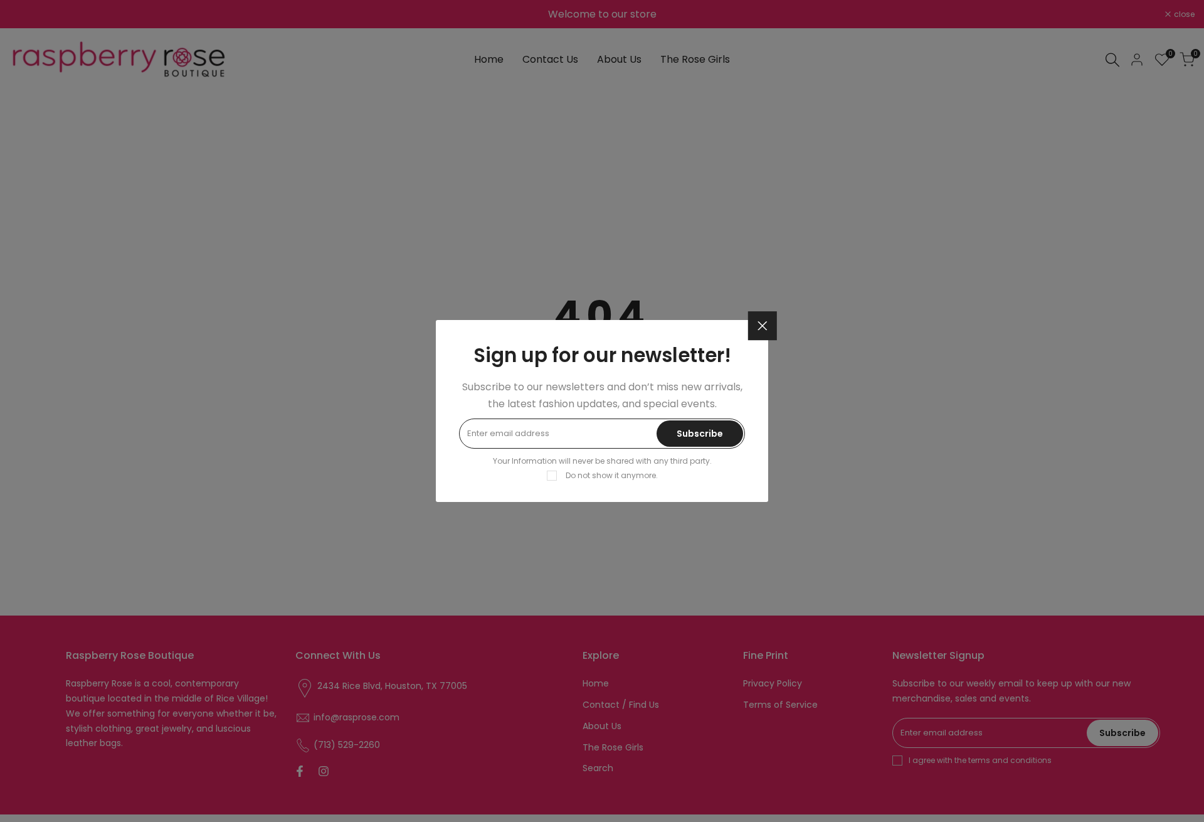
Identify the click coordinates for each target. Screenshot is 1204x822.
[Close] (762, 326)
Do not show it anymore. (612, 475)
